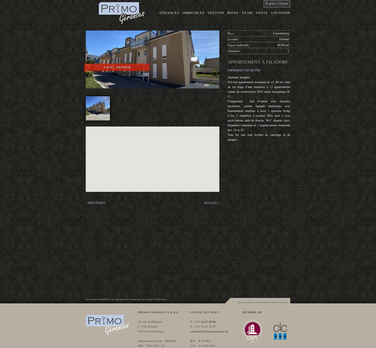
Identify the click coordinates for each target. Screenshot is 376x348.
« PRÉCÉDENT (96, 203)
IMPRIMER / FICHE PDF (244, 70)
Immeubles (194, 13)
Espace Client (277, 3)
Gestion (216, 13)
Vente (262, 13)
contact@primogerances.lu (209, 331)
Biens (232, 13)
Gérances (169, 13)
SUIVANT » (211, 203)
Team (247, 13)
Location (280, 13)
